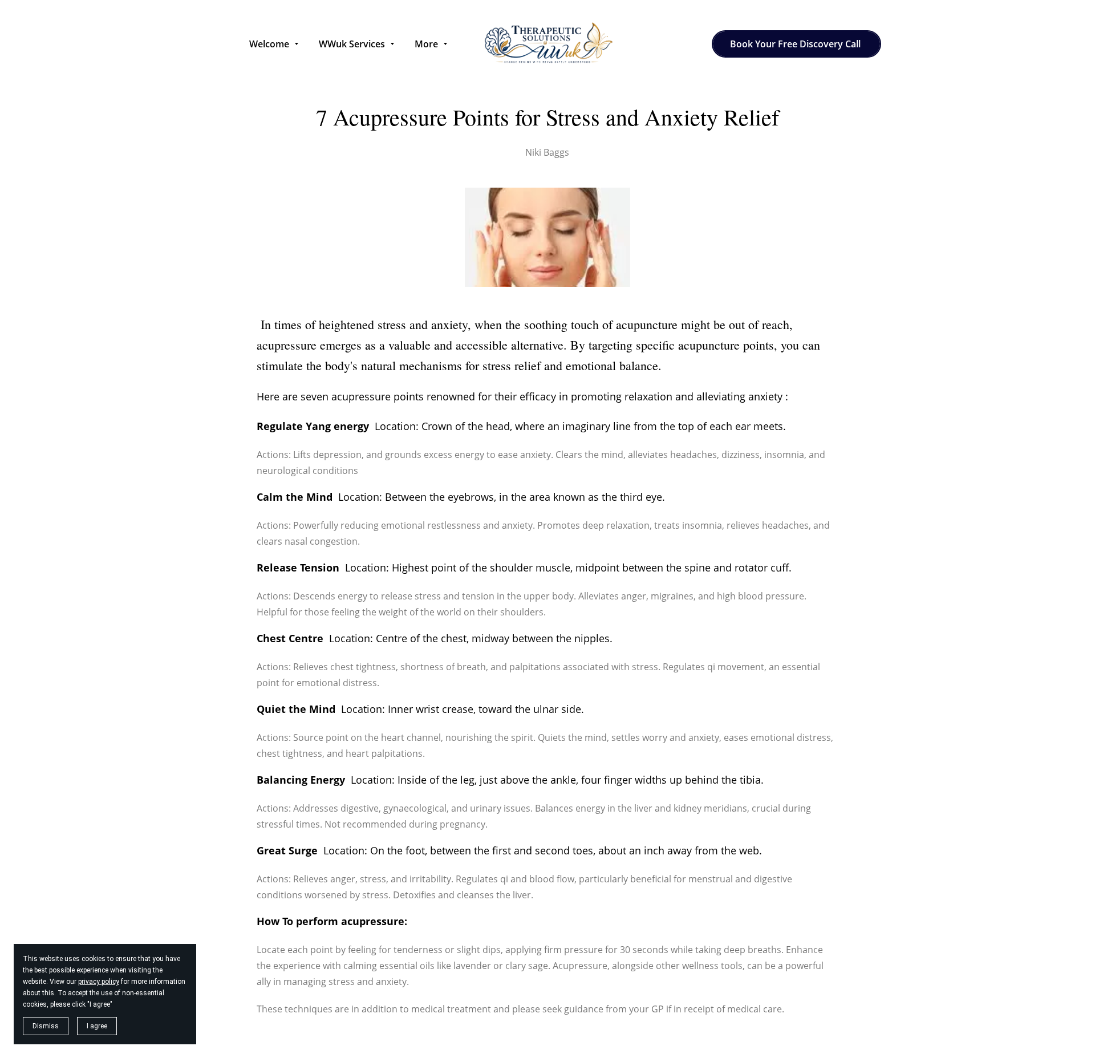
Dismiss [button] (46, 1026)
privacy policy (98, 982)
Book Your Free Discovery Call (796, 44)
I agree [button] (97, 1026)
